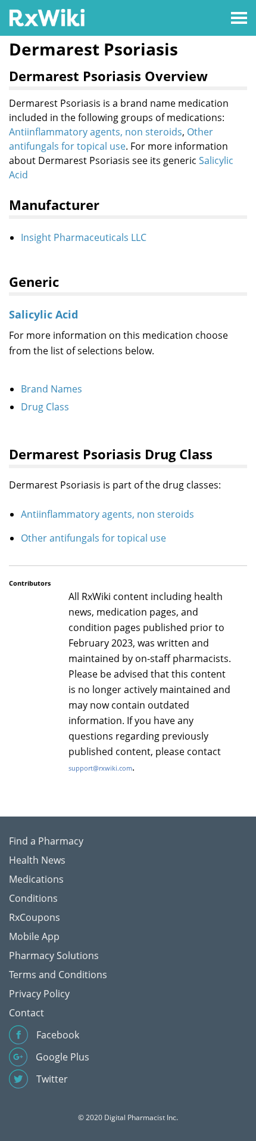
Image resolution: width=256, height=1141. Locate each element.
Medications (36, 879)
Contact (26, 1012)
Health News (37, 860)
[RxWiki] (47, 17)
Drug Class (45, 406)
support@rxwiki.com (100, 767)
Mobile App (34, 936)
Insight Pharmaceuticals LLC (83, 237)
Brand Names (51, 388)
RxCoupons (34, 917)
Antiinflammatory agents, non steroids (95, 131)
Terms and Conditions (58, 974)
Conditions (33, 898)
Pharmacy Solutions (54, 955)
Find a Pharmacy (46, 841)
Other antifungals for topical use (93, 538)
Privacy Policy (39, 993)
